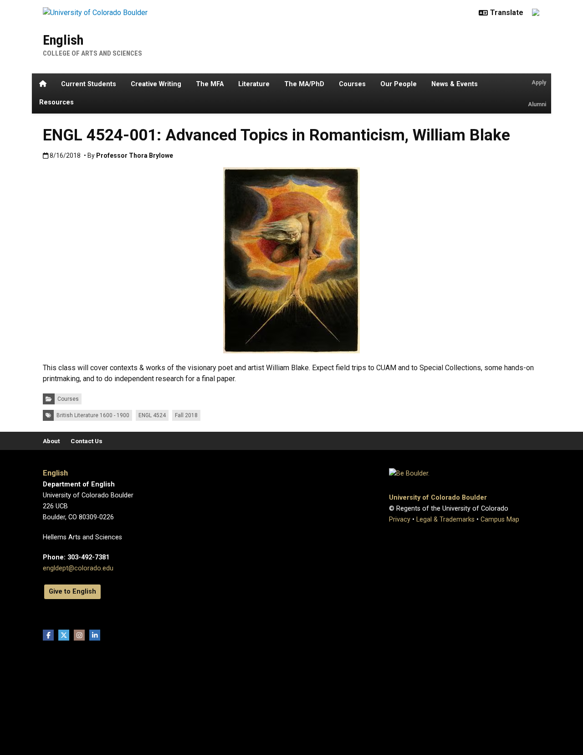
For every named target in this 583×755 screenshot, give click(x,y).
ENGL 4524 (152, 415)
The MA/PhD (304, 84)
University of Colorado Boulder (438, 498)
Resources (56, 102)
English (63, 40)
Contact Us (86, 441)
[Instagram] (79, 635)
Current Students (88, 84)
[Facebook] (48, 635)
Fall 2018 (186, 415)
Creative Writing (156, 84)
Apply (539, 82)
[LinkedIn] (94, 635)
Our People (398, 84)
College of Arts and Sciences (92, 53)
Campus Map (500, 519)
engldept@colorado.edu (78, 568)
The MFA (210, 84)
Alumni (537, 104)
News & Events (454, 84)
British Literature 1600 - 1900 (92, 415)
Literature (254, 84)
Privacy (399, 519)
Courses (352, 84)
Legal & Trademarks (445, 519)
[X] (63, 635)
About (51, 441)
